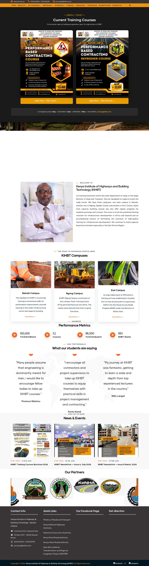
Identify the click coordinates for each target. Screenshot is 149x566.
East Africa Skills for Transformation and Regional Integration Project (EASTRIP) (55, 550)
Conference (92, 5)
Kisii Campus (118, 290)
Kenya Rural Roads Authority (55, 537)
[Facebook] (118, 563)
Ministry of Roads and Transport (56, 520)
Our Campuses (34, 5)
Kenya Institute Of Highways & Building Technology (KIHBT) (49, 563)
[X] (126, 563)
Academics (59, 5)
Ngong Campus (74, 293)
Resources (80, 5)
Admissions (47, 5)
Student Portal (105, 5)
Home (14, 5)
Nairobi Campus (30, 293)
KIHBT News (15, 461)
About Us (21, 5)
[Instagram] (133, 563)
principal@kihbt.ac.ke (104, 112)
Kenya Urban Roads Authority (56, 542)
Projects (70, 5)
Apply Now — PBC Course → (47, 100)
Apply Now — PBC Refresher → (102, 100)
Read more (29, 316)
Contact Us (116, 5)
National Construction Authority (57, 533)
